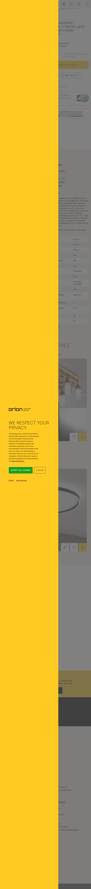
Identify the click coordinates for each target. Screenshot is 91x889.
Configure (39, 470)
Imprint (11, 480)
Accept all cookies (21, 470)
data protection (21, 480)
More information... (18, 461)
